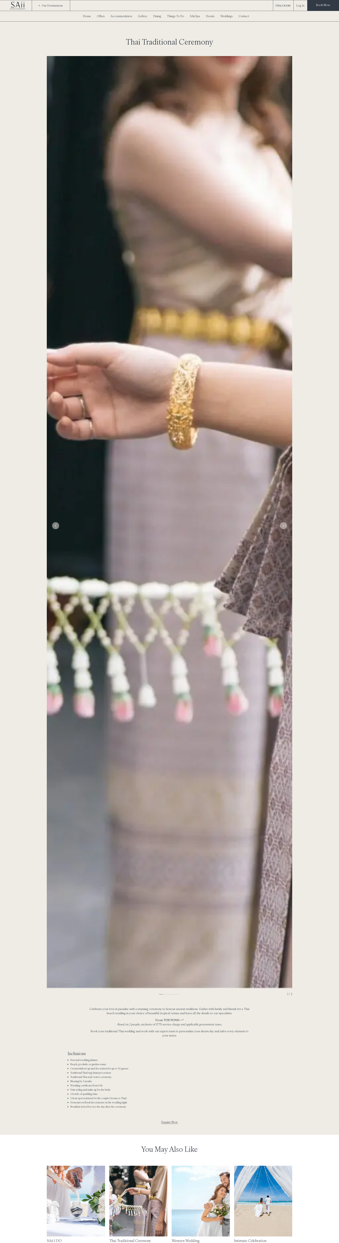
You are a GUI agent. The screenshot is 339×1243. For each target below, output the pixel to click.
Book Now (323, 5)
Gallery (142, 16)
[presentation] (55, 525)
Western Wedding (186, 1240)
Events (210, 16)
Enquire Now (169, 1122)
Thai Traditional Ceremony (130, 1240)
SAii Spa (195, 16)
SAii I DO (54, 1240)
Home (87, 16)
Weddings (226, 16)
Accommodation (121, 16)
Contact (244, 16)
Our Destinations (52, 5)
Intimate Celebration (250, 1240)
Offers (101, 16)
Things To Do (175, 16)
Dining (157, 16)
